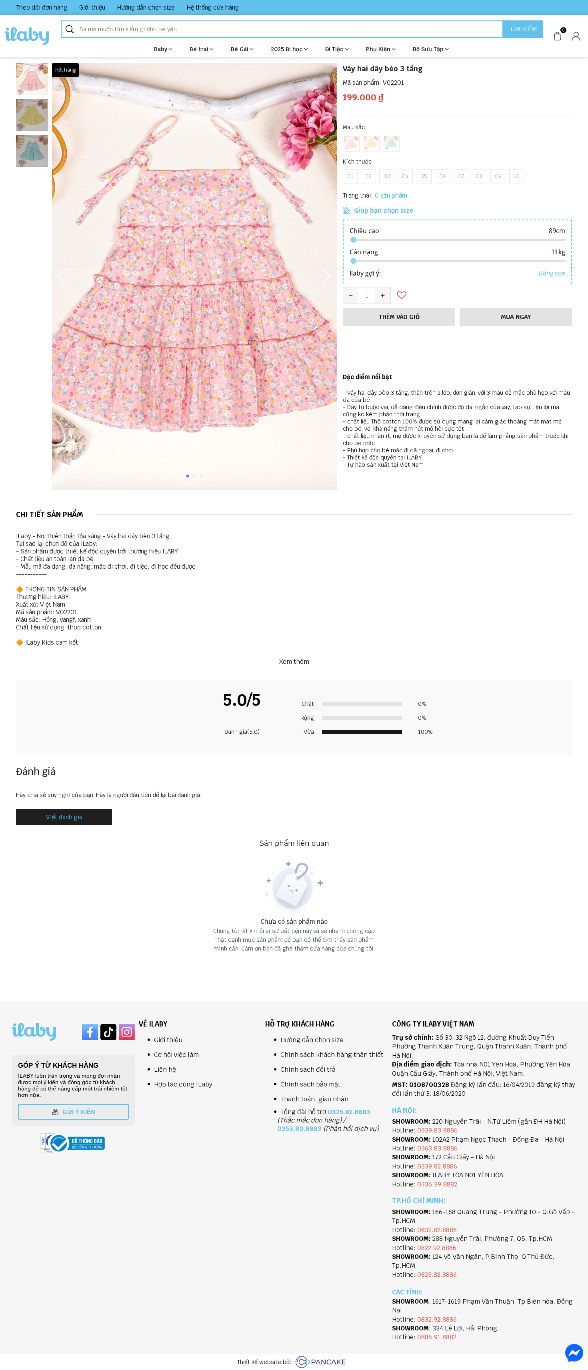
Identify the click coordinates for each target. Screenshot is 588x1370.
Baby (160, 49)
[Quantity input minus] (350, 295)
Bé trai (199, 49)
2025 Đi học (287, 49)
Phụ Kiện (378, 49)
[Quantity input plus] (382, 295)
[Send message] (574, 1353)
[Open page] (27, 36)
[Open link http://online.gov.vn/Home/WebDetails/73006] (76, 1143)
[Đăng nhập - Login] (576, 36)
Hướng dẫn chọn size (146, 7)
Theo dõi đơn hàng (41, 7)
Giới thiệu (92, 7)
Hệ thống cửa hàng (213, 7)
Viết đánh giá (64, 817)
